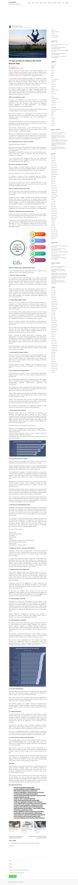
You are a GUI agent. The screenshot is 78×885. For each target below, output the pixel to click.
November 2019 (54, 236)
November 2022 (54, 192)
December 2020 (54, 231)
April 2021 (53, 225)
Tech (52, 77)
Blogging (52, 66)
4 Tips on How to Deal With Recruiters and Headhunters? (59, 45)
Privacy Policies (54, 35)
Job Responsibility (54, 98)
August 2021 (53, 218)
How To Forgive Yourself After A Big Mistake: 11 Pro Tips (59, 51)
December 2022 (54, 190)
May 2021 (53, 224)
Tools (63, 2)
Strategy (53, 118)
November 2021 (54, 213)
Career (37, 2)
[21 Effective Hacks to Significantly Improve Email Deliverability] (27, 824)
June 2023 (53, 179)
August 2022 (53, 197)
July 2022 (53, 199)
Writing (41, 2)
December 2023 (54, 169)
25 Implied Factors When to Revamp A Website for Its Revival (39, 829)
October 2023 (54, 172)
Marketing (53, 107)
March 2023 (53, 185)
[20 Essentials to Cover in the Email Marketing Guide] (14, 824)
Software (59, 2)
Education (53, 86)
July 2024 (53, 156)
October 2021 (53, 215)
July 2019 (53, 238)
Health (52, 75)
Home (29, 2)
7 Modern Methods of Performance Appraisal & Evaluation (58, 54)
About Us (53, 29)
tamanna (53, 132)
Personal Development (55, 109)
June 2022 (53, 201)
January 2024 (54, 167)
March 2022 (53, 206)
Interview (53, 96)
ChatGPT (67, 2)
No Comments (27, 27)
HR (51, 95)
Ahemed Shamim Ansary (17, 26)
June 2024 (53, 158)
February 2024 (54, 165)
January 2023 (54, 188)
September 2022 (54, 195)
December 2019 (54, 234)
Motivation (50, 2)
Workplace (53, 123)
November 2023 (54, 171)
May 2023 (53, 181)
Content (52, 82)
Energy (52, 88)
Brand (52, 68)
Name (10, 860)
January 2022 (54, 343)
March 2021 (53, 227)
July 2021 (53, 220)
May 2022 (53, 202)
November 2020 (54, 366)
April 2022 (53, 204)
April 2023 (53, 183)
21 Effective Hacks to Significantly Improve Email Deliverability (27, 829)
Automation (53, 65)
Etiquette (53, 91)
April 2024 (53, 162)
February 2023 (54, 320)
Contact (33, 2)
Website (10, 867)
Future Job (53, 93)
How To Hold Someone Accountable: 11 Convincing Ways (58, 57)
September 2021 (54, 217)
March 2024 (53, 297)
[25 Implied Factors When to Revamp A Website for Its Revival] (40, 824)
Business (54, 2)
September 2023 (54, 174)
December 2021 (54, 211)
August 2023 (53, 176)
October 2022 (54, 194)
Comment (11, 845)
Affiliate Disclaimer (55, 31)
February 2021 (54, 229)
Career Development (55, 79)
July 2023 (53, 178)
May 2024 (53, 160)
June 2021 (53, 222)
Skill (52, 116)
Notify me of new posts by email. (17, 872)
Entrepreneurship (54, 89)
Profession (53, 111)
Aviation (52, 73)
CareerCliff (12, 2)
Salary (52, 114)
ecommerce (53, 84)
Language (53, 100)
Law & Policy (53, 102)
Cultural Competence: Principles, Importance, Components (58, 137)
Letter (52, 105)
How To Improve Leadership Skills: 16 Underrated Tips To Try (58, 48)
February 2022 (54, 208)
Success (52, 119)
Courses (45, 2)
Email (10, 863)
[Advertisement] (39, 15)
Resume (52, 112)
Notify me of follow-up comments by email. (19, 870)
